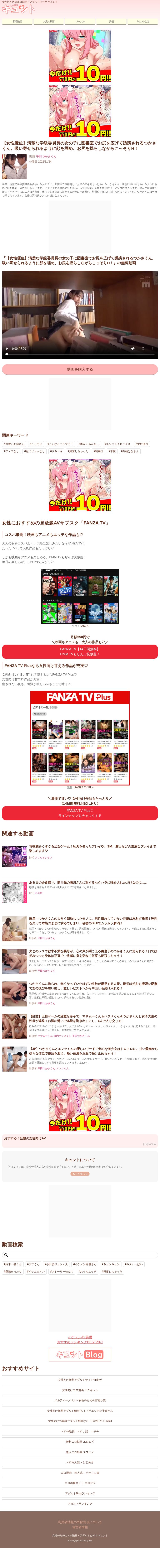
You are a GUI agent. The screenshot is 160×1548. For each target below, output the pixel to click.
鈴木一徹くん (13, 1264)
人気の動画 (48, 21)
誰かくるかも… (89, 444)
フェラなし (12, 451)
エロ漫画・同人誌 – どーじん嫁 (80, 1472)
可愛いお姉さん (14, 444)
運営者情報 (80, 1527)
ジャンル (80, 21)
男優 (111, 21)
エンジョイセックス (118, 444)
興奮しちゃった (78, 451)
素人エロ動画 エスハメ (80, 1452)
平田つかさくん (46, 156)
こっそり (36, 444)
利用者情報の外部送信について (80, 1522)
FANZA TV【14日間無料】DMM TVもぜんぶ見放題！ (80, 651)
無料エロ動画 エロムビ (80, 1441)
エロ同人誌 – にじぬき (80, 1462)
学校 (113, 451)
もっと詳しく (80, 1173)
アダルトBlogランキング (80, 1493)
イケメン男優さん (85, 1264)
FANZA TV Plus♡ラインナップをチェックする (80, 813)
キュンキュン (111, 1264)
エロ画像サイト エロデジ (80, 1483)
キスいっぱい (134, 1264)
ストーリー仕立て (62, 1271)
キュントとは (142, 21)
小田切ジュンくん (57, 1264)
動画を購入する (80, 369)
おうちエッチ (88, 1271)
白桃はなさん (130, 451)
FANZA (84, 626)
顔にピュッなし (35, 451)
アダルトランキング (80, 1503)
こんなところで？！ (61, 444)
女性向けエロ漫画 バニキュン (80, 1390)
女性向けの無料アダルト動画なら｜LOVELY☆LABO (80, 1421)
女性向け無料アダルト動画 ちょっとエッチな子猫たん (80, 1410)
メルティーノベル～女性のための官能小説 (80, 1400)
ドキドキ (57, 451)
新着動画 (17, 21)
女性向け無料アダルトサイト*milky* (80, 1379)
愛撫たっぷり (13, 1271)
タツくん (34, 1264)
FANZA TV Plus (84, 787)
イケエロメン (37, 1271)
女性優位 (142, 444)
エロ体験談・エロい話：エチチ (80, 1431)
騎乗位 (99, 451)
